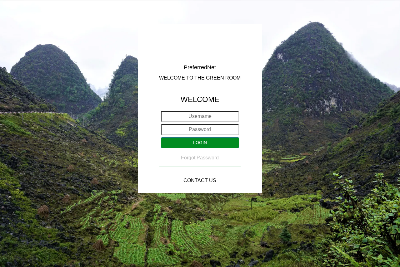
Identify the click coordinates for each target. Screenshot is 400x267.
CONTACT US (199, 180)
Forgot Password (200, 157)
